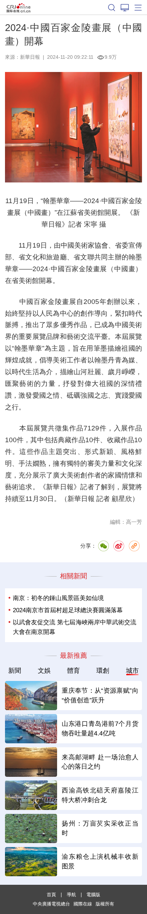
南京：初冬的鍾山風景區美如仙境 (58, 598)
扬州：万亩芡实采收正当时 (100, 828)
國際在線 (18, 7)
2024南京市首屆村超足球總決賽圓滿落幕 (68, 610)
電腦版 (93, 894)
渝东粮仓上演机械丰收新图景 (100, 861)
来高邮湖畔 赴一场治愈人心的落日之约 (100, 762)
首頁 (51, 894)
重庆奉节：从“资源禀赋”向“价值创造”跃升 (100, 695)
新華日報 (30, 57)
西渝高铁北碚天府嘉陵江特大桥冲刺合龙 (100, 795)
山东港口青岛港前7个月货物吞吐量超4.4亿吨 (100, 728)
